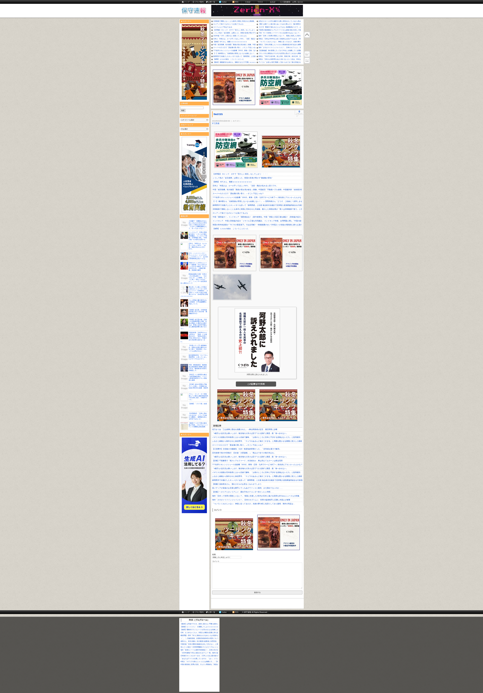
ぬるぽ (272, 2)
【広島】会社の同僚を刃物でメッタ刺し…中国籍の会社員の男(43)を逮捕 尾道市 (198, 386)
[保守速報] (193, 11)
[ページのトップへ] (307, 35)
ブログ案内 (199, 2)
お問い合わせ (297, 2)
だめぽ (247, 2)
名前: (214, 554)
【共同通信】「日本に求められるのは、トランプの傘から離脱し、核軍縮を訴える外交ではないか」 (198, 416)
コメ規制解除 (285, 2)
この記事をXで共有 (256, 384)
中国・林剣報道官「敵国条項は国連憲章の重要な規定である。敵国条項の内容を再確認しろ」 (198, 367)
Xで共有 (215, 123)
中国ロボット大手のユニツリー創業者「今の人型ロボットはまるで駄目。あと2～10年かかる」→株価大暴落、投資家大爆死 (198, 266)
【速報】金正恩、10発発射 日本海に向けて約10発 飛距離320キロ (199, 311)
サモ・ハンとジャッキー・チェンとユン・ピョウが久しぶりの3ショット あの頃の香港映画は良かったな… (198, 255)
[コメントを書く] (307, 54)
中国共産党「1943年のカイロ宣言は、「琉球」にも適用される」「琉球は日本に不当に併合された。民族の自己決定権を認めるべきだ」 (193, 337)
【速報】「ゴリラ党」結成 (198, 404)
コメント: (216, 561)
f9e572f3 (218, 114)
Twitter (224, 2)
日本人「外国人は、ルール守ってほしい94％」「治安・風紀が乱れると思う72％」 (198, 246)
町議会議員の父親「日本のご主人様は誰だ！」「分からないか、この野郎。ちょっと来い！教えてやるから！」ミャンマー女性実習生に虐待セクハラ (193, 278)
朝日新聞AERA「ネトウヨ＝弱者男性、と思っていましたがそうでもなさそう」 (198, 357)
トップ (186, 2)
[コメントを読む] (307, 60)
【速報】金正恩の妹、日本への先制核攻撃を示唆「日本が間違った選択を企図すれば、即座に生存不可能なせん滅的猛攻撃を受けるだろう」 (193, 324)
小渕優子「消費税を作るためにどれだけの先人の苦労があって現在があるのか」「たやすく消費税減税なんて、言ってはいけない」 (198, 224)
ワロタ (260, 2)
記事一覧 (211, 2)
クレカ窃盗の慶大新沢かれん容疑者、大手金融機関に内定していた (198, 302)
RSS (236, 2)
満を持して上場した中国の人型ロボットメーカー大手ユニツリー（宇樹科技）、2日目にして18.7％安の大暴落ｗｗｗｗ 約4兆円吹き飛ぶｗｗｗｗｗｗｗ (194, 291)
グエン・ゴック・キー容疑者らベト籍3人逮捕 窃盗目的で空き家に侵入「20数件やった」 (198, 396)
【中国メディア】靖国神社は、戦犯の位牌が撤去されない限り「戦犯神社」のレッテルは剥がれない (198, 348)
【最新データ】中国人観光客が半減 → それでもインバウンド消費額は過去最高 (198, 425)
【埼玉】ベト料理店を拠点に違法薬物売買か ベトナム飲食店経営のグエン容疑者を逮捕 (198, 377)
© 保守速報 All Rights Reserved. (255, 612)
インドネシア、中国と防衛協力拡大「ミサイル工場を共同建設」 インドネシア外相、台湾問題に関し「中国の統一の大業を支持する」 (198, 235)
